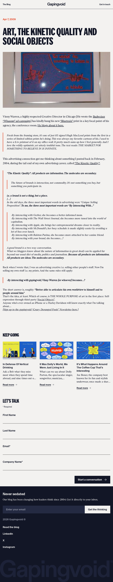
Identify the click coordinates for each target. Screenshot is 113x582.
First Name (9, 415)
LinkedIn (8, 533)
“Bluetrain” (66, 121)
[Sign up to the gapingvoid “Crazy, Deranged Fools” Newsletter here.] (40, 309)
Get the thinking (97, 509)
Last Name (9, 430)
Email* (6, 446)
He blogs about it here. (50, 125)
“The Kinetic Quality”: (87, 163)
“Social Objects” (45, 299)
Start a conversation (90, 479)
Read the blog (11, 527)
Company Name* (13, 461)
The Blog (7, 4)
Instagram (9, 547)
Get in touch (104, 4)
